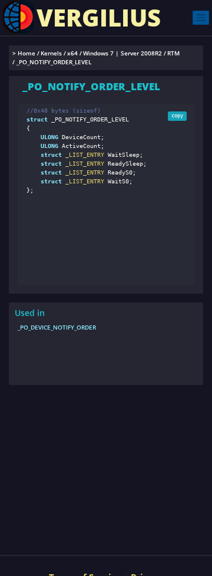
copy (177, 116)
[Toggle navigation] (201, 17)
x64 (72, 53)
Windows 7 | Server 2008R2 (122, 53)
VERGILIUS (99, 17)
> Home (23, 53)
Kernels (51, 53)
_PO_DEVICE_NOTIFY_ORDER (57, 327)
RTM (173, 53)
